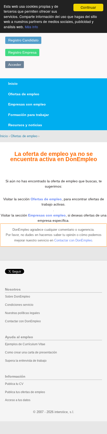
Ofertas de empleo (23, 94)
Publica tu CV (14, 384)
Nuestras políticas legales (22, 313)
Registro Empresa (22, 52)
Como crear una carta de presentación (31, 352)
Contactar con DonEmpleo (73, 240)
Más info (31, 26)
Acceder (14, 65)
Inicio (13, 84)
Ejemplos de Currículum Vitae (25, 344)
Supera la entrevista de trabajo (26, 360)
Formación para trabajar (28, 115)
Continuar (88, 7)
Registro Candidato (23, 40)
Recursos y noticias (25, 125)
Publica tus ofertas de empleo (25, 392)
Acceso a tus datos (17, 400)
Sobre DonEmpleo (17, 296)
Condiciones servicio (19, 305)
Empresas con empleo (27, 104)
